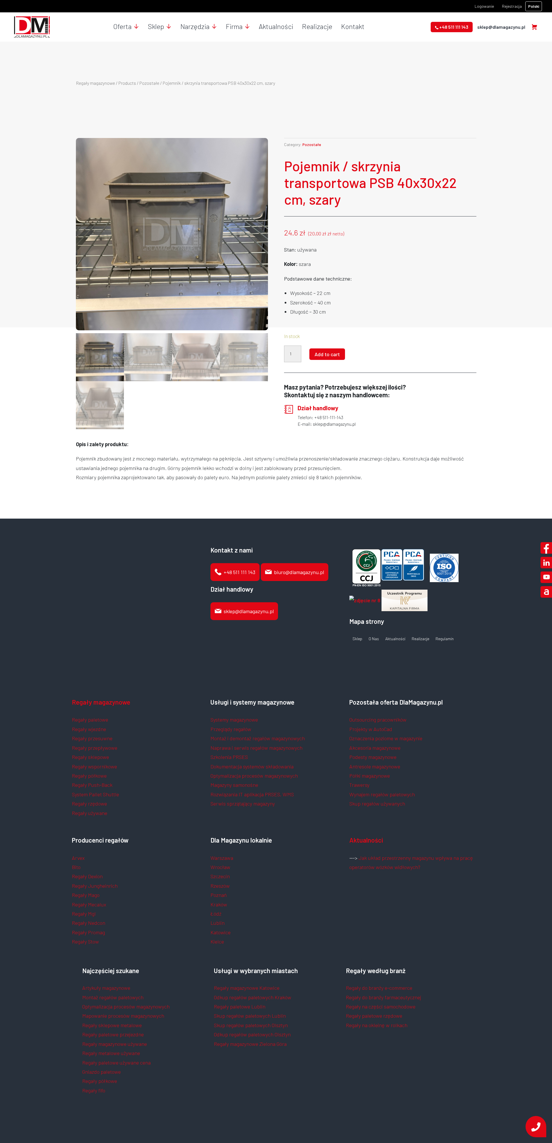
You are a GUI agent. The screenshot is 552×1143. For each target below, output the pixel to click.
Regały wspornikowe (94, 766)
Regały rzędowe (89, 803)
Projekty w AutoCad (370, 729)
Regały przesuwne (92, 738)
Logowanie (484, 6)
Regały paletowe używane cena (116, 1062)
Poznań (218, 895)
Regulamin (445, 639)
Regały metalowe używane (111, 1053)
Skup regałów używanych (377, 803)
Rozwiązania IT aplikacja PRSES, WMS (252, 794)
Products (127, 83)
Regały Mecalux (89, 904)
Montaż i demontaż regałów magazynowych (257, 738)
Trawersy (359, 785)
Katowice (220, 932)
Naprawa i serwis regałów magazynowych (256, 748)
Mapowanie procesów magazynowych (123, 1015)
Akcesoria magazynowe (374, 748)
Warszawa (221, 858)
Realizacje (317, 26)
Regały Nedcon (88, 923)
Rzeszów (220, 886)
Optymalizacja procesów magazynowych (254, 775)
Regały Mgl (84, 913)
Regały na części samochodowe (380, 1006)
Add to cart (327, 354)
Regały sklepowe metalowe (112, 1025)
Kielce (217, 941)
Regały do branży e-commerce (379, 988)
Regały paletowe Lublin (239, 1006)
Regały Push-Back (92, 785)
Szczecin (220, 876)
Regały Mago (85, 895)
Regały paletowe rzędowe (374, 1015)
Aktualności (276, 26)
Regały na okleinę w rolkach (376, 1025)
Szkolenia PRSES (229, 757)
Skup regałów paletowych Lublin (250, 1015)
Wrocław (220, 867)
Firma (234, 26)
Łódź (215, 913)
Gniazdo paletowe (101, 1072)
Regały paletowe (90, 719)
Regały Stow (85, 941)
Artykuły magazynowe (106, 988)
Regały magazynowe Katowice (246, 988)
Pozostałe (149, 83)
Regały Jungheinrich (95, 886)
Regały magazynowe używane (114, 1044)
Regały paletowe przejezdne (113, 1034)
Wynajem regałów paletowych (382, 794)
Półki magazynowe (369, 775)
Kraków (218, 904)
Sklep (156, 26)
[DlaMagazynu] (32, 26)
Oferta (122, 26)
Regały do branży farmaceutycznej (383, 997)
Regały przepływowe (94, 748)
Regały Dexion (87, 876)
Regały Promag (88, 932)
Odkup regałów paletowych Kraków (252, 997)
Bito (76, 867)
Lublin (217, 923)
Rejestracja (512, 6)
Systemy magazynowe (234, 719)
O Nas (374, 639)
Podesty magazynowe (372, 757)
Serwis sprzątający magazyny (242, 803)
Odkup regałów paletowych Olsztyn (252, 1034)
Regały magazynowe (95, 83)
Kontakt (353, 26)
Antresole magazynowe (374, 766)
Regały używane (89, 813)
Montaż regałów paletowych (112, 997)
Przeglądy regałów (230, 729)
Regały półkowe (89, 775)
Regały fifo (93, 1090)
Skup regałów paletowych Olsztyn (251, 1025)
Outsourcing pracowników (378, 719)
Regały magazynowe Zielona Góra (250, 1044)
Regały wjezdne (89, 729)
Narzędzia (195, 26)
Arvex (78, 858)
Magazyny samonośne (234, 785)
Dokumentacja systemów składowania (252, 766)
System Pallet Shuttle (95, 794)
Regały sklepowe (90, 757)
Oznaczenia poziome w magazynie (385, 738)
